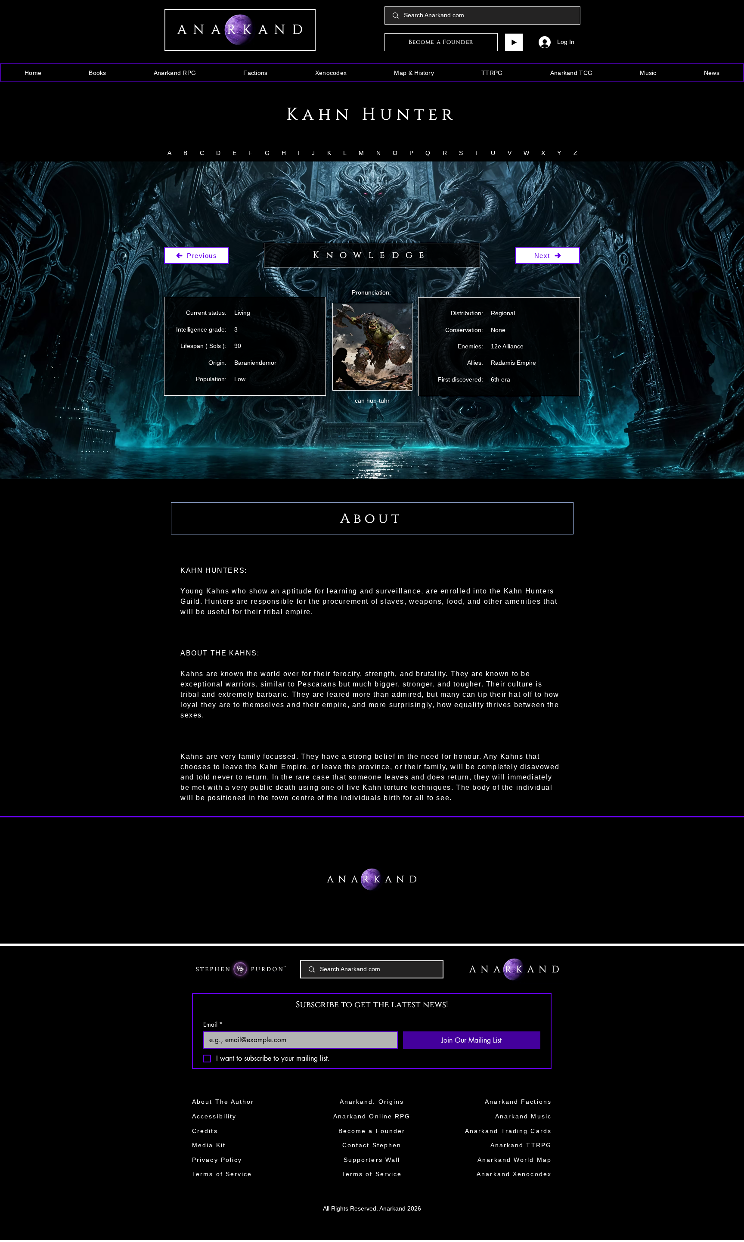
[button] (97, 72)
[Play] (514, 42)
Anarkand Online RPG (372, 1116)
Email (213, 1024)
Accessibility (214, 1116)
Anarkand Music (523, 1116)
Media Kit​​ (209, 1145)
